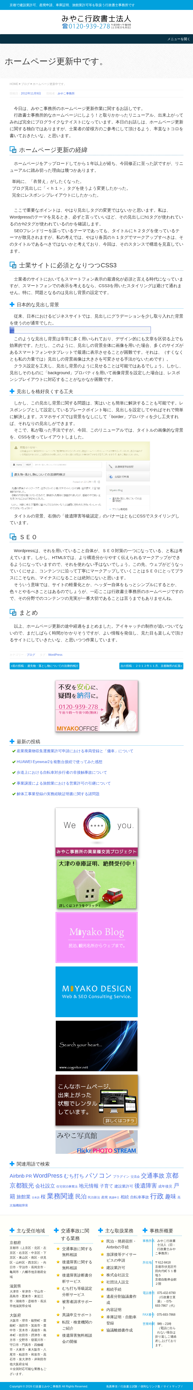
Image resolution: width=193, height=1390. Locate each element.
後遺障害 (145, 1185)
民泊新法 (94, 1197)
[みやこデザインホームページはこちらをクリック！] (96, 991)
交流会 (135, 1176)
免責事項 (111, 1386)
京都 (172, 1175)
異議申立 (114, 1197)
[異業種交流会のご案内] (96, 832)
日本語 (36, 1197)
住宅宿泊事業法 (67, 1186)
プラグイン (121, 1176)
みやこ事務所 (66, 93)
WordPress (55, 654)
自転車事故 (139, 1197)
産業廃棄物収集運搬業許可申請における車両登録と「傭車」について (75, 751)
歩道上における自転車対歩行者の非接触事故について (62, 772)
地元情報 (89, 1185)
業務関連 (60, 1196)
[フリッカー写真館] (96, 1142)
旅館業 (23, 1196)
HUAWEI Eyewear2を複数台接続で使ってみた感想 (59, 762)
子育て (106, 1186)
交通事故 (153, 1175)
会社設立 (45, 1185)
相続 (125, 1197)
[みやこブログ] (96, 937)
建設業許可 (123, 1186)
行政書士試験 (129, 1386)
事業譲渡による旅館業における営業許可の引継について (64, 783)
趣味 (170, 1196)
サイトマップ (171, 1386)
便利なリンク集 (150, 1386)
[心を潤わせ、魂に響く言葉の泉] (96, 1046)
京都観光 (22, 1185)
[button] (178, 39)
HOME (14, 84)
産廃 (104, 1197)
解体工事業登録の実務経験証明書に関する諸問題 (58, 794)
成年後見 (165, 1186)
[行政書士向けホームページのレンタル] (96, 1100)
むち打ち (74, 1176)
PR (29, 1176)
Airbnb (17, 1176)
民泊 (81, 1196)
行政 (157, 1196)
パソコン (98, 1175)
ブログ (25, 84)
